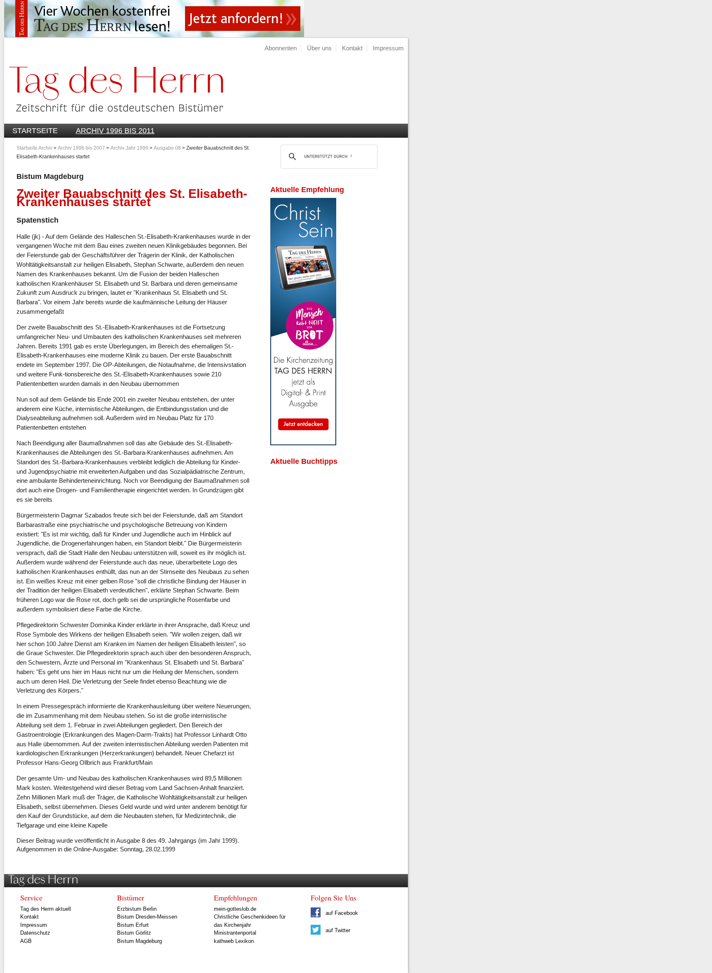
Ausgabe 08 (167, 148)
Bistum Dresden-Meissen (147, 917)
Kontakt (352, 48)
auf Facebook (341, 913)
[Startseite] (113, 118)
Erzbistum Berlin (137, 909)
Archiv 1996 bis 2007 (81, 148)
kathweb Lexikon (234, 941)
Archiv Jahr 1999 (129, 148)
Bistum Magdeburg (139, 941)
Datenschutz (35, 933)
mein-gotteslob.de (235, 909)
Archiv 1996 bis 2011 (115, 131)
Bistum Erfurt (133, 925)
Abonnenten (281, 48)
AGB (26, 941)
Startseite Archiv (34, 148)
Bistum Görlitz (134, 933)
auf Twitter (337, 930)
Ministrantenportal (235, 933)
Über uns (319, 48)
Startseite (35, 131)
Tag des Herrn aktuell (45, 909)
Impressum (388, 48)
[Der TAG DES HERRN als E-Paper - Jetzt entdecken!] (303, 443)
